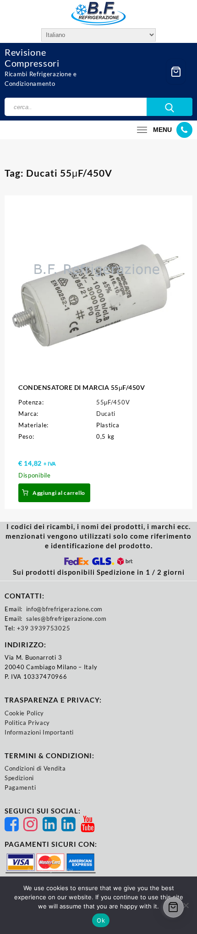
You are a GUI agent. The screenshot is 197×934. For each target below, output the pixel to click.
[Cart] (175, 71)
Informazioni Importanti (39, 732)
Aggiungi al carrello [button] (59, 492)
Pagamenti (20, 787)
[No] (185, 905)
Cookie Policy (24, 713)
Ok (101, 920)
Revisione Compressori (32, 57)
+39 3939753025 (44, 628)
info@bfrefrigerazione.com (64, 609)
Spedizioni (19, 778)
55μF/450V (113, 402)
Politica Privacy (27, 722)
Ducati (105, 413)
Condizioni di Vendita (35, 768)
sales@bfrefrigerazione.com (66, 618)
